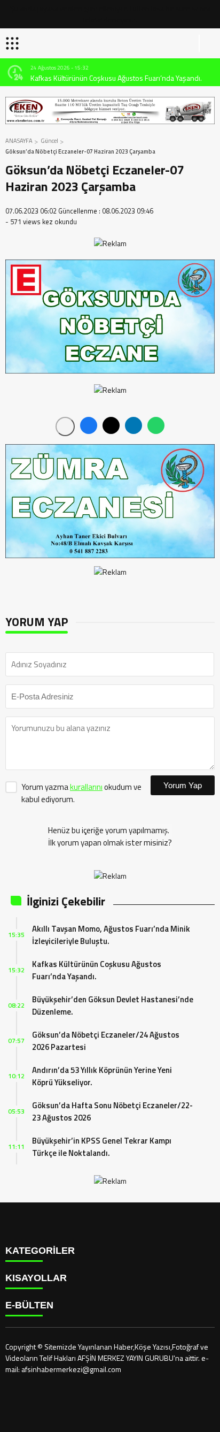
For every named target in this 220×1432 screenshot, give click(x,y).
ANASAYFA (19, 140)
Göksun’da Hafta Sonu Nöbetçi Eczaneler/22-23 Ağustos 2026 (112, 1111)
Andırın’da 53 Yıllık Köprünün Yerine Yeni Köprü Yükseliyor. (102, 1076)
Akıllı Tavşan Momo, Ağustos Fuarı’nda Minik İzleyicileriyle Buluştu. (111, 935)
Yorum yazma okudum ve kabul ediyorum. (81, 793)
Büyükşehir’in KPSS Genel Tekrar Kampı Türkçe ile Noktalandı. (101, 1146)
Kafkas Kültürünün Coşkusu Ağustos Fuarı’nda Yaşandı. (116, 77)
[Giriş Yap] (207, 43)
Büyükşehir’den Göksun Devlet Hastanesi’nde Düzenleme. (112, 1005)
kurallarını (86, 787)
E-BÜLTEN (29, 1305)
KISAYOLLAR (36, 1278)
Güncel (49, 140)
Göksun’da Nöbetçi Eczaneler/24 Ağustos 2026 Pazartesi (105, 1041)
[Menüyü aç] (14, 43)
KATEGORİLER (40, 1250)
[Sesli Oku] (65, 426)
